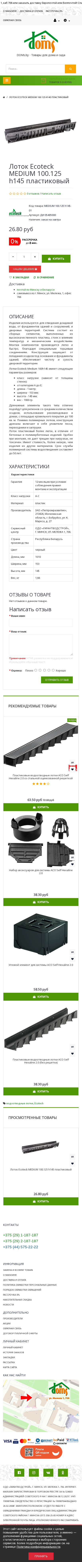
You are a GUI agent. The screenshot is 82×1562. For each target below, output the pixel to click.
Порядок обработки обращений (22, 1289)
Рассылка (9, 1362)
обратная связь (12, 20)
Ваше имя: (18, 616)
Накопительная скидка (17, 1299)
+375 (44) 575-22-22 (20, 1247)
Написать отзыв (51, 193)
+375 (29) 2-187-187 (20, 1241)
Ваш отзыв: (19, 631)
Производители (13, 1318)
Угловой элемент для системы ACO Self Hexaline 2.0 (41, 965)
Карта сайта (10, 1367)
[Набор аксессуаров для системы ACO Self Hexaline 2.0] (40, 839)
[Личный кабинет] (57, 20)
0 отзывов (33, 193)
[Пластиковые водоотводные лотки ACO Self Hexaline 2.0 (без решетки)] (40, 1029)
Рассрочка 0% (11, 1294)
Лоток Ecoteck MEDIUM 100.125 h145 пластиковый (38, 97)
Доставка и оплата (14, 1279)
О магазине (10, 1274)
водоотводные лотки (19, 1103)
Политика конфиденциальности (38, 1547)
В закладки (21, 277)
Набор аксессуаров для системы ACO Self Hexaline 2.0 (41, 871)
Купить (58, 258)
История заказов (13, 1352)
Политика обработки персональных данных (30, 1284)
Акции (7, 1323)
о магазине (10, 11)
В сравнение (45, 277)
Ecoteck (39, 1103)
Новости (8, 1304)
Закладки (9, 1357)
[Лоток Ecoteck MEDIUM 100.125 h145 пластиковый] (41, 131)
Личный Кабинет (13, 1347)
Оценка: (16, 670)
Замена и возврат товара (18, 1269)
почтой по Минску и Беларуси (36, 289)
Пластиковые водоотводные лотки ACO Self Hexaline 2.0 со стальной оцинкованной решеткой (41, 776)
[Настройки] (67, 20)
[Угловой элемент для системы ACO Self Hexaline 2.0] (40, 934)
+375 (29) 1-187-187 (20, 1235)
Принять (41, 1556)
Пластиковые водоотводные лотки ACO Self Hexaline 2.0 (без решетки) (41, 1061)
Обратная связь (12, 1328)
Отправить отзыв (57, 680)
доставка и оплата (31, 11)
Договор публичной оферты (20, 1333)
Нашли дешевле (24, 269)
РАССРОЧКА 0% (54, 11)
